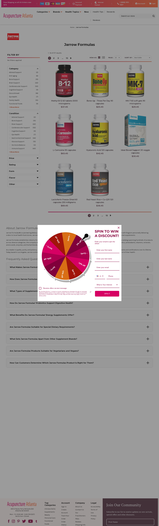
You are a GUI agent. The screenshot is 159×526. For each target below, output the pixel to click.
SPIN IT (107, 294)
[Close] (118, 228)
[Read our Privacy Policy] (90, 292)
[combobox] (100, 276)
